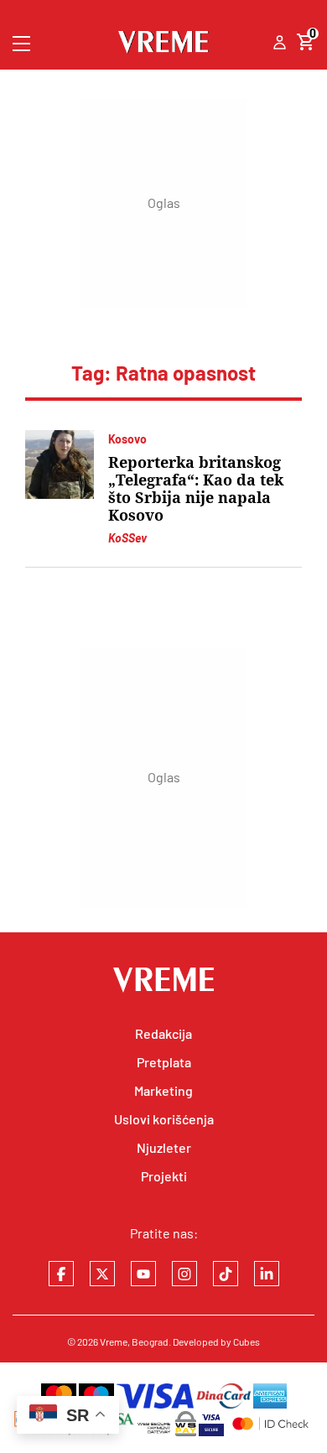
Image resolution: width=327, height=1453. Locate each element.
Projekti (164, 1176)
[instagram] (184, 1273)
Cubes (246, 1341)
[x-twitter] (102, 1273)
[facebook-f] (61, 1273)
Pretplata (164, 1062)
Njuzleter (164, 1147)
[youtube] (143, 1273)
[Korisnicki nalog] (279, 43)
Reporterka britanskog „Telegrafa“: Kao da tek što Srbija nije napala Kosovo (195, 489)
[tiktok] (225, 1273)
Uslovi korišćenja (164, 1119)
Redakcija (163, 1033)
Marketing (163, 1090)
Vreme (113, 1341)
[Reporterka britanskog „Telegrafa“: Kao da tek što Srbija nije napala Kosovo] (59, 464)
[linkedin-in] (266, 1273)
